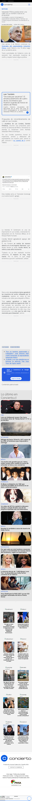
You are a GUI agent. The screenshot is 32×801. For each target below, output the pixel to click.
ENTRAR (4, 1)
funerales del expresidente (16, 47)
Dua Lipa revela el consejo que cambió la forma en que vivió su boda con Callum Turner (8, 712)
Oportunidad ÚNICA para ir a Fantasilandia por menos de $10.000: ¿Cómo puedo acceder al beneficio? (23, 712)
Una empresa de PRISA (16, 782)
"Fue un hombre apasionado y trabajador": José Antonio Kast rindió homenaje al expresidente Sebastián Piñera (17, 355)
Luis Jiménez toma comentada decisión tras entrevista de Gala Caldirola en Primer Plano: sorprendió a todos (23, 740)
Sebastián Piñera (15, 347)
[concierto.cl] (6, 4)
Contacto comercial (16, 767)
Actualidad (6, 347)
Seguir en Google (16, 378)
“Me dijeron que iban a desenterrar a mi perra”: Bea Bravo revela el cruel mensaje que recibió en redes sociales (8, 685)
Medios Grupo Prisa (16, 785)
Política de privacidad (19, 774)
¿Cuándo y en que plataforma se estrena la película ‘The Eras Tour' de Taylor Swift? (17, 361)
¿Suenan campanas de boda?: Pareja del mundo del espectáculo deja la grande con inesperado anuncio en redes (8, 657)
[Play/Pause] (29, 798)
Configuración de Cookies (21, 776)
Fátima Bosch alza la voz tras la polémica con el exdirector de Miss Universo (23, 626)
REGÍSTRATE (11, 1)
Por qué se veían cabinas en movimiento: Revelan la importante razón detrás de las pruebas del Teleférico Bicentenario (8, 628)
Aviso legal (9, 774)
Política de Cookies (8, 776)
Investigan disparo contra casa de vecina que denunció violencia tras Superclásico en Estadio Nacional (23, 685)
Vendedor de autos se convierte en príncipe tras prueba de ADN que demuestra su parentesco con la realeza (8, 740)
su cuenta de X (19, 141)
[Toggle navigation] (29, 4)
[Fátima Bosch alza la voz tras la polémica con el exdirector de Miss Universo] (23, 617)
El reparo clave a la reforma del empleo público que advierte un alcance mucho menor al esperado (23, 656)
